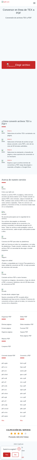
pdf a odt (4, 378)
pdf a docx (5, 393)
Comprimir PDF (6, 346)
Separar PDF (24, 332)
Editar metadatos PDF (26, 324)
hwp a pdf (23, 367)
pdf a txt (4, 371)
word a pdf (23, 371)
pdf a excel (5, 408)
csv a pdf (23, 397)
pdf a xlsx (5, 412)
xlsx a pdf (23, 382)
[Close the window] (19, 448)
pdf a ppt (4, 397)
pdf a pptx (5, 363)
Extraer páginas (6, 328)
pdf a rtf (4, 401)
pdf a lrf (4, 382)
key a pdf (23, 386)
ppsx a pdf (23, 374)
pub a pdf (23, 393)
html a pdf (23, 363)
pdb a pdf (23, 408)
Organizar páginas (7, 332)
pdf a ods (4, 386)
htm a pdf (23, 405)
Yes (6, 455)
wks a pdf (23, 378)
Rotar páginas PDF (25, 336)
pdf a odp (4, 405)
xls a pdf (22, 416)
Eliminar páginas (7, 324)
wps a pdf (23, 401)
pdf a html (5, 374)
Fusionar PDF (24, 328)
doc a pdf (23, 412)
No (15, 455)
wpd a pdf (23, 389)
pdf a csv (4, 367)
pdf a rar (4, 389)
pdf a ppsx (5, 416)
